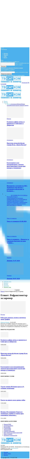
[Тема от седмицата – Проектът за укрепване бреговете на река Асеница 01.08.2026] (15, 235)
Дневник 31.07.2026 (13, 260)
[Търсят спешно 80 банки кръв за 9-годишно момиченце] (4, 383)
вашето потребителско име (22, 63)
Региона (12, 105)
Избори (19, 104)
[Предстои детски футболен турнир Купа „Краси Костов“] (15, 138)
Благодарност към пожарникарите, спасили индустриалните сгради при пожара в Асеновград (16, 165)
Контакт (6, 53)
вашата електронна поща (21, 72)
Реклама (6, 54)
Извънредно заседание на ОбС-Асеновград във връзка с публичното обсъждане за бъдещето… (17, 188)
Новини (6, 102)
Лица (22, 199)
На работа (13, 201)
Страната (26, 105)
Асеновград (14, 104)
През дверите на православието (17, 203)
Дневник (12, 198)
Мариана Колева (5, 322)
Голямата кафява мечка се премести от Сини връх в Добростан (16, 123)
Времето (6, 283)
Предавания (7, 194)
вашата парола (18, 64)
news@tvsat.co (14, 448)
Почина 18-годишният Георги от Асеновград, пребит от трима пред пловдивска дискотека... (12, 413)
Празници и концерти (19, 202)
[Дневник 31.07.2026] (15, 256)
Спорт (10, 205)
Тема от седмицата (17, 205)
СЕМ (5, 56)
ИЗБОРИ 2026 (7, 281)
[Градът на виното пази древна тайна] (4, 397)
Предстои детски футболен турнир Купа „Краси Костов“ (17, 144)
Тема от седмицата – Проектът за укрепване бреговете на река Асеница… (18, 241)
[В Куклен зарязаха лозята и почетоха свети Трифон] (13, 313)
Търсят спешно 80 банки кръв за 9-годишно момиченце (12, 387)
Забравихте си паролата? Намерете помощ (12, 68)
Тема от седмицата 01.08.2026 (17, 221)
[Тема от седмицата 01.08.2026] (15, 217)
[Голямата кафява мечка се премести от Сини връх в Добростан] (15, 117)
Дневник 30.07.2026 (13, 278)
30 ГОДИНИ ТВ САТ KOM (18, 195)
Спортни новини (19, 105)
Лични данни (7, 453)
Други (16, 198)
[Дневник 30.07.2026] (15, 274)
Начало (5, 101)
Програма (6, 285)
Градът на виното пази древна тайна (13, 400)
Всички (9, 104)
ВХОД (5, 57)
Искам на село (17, 199)
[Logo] (11, 91)
